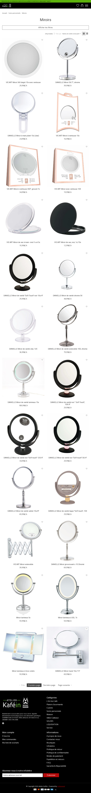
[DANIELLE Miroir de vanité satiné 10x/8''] (23, 488)
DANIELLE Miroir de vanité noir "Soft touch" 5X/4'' (67, 458)
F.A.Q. (49, 762)
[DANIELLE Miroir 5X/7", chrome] (68, 59)
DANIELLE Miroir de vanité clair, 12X (23, 349)
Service (49, 728)
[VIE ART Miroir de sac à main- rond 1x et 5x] (23, 219)
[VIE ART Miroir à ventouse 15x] (68, 112)
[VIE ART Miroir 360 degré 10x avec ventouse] (23, 59)
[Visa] (42, 790)
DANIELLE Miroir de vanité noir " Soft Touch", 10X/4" (67, 403)
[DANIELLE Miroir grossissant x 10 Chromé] (68, 541)
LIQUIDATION (52, 724)
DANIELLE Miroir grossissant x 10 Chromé (67, 564)
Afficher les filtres (45, 27)
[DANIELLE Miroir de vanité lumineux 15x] (23, 379)
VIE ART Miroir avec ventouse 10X (67, 189)
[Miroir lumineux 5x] (23, 594)
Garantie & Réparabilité (56, 766)
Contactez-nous (53, 739)
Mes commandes (9, 739)
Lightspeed (61, 786)
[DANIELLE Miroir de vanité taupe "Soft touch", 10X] (68, 488)
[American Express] (51, 790)
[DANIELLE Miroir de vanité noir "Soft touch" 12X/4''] (23, 434)
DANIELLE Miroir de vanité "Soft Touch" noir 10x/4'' (23, 296)
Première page (34, 685)
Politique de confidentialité (58, 752)
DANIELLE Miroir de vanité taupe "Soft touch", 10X (67, 511)
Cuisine (50, 708)
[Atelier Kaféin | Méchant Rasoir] (6, 5)
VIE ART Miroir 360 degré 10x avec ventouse (23, 82)
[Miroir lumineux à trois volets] (23, 648)
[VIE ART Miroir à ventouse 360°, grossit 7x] (23, 166)
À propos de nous (54, 736)
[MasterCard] (38, 790)
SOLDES (50, 721)
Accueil (4, 13)
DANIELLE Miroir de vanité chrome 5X (67, 296)
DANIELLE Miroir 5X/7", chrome (67, 82)
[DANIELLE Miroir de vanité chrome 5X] (68, 272)
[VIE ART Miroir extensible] (23, 541)
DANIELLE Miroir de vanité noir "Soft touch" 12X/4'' (23, 458)
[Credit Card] (35, 790)
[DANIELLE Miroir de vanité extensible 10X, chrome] (68, 325)
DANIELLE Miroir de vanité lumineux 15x (23, 402)
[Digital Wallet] (47, 790)
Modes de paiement (55, 756)
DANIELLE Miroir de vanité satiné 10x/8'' (23, 511)
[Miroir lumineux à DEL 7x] (68, 594)
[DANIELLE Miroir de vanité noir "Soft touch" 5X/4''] (68, 434)
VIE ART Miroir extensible (23, 564)
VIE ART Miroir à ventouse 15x (67, 136)
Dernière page (49, 685)
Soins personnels (14, 13)
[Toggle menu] (86, 5)
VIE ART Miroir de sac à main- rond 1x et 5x (23, 242)
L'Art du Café (52, 701)
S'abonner (51, 775)
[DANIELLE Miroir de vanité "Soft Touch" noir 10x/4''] (23, 272)
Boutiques (51, 742)
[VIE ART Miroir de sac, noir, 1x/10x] (68, 219)
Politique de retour (54, 749)
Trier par (58, 34)
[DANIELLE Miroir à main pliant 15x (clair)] (23, 112)
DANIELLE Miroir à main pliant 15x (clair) (23, 136)
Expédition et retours (55, 759)
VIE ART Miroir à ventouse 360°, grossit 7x (23, 189)
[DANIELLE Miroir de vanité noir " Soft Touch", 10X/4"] (68, 379)
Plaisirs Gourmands (55, 704)
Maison (50, 714)
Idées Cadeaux (53, 718)
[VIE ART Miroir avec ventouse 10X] (68, 166)
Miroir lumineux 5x (23, 618)
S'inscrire (6, 736)
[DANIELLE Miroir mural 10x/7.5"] (68, 648)
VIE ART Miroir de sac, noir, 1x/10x (67, 242)
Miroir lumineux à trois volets (23, 671)
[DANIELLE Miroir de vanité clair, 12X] (23, 325)
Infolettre (51, 746)
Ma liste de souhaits (10, 742)
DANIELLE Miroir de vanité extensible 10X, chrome (67, 349)
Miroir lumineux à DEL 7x (67, 618)
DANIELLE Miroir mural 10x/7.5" (67, 671)
